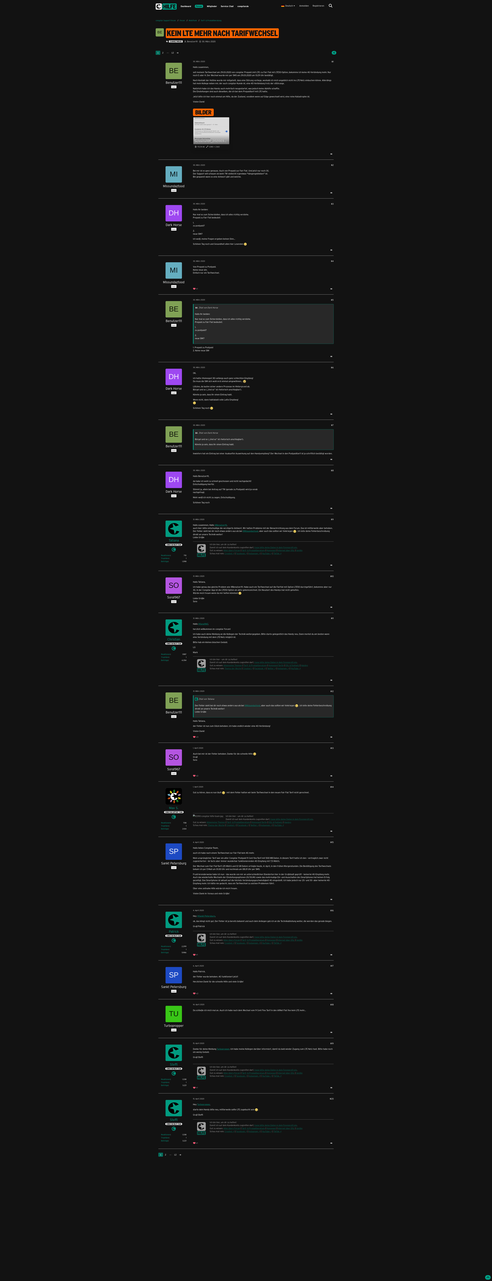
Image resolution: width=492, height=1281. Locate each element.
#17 (332, 965)
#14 (332, 787)
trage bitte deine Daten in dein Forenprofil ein (275, 547)
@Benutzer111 (221, 525)
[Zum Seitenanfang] (488, 1277)
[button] (288, 6)
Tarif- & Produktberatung (253, 550)
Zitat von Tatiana (206, 699)
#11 (332, 618)
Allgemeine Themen (232, 665)
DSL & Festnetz (292, 665)
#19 (332, 1043)
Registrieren (318, 5)
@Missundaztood (250, 531)
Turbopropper (223, 1049)
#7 (332, 425)
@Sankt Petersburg (206, 916)
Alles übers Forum (231, 550)
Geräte (299, 550)
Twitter (270, 668)
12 (172, 52)
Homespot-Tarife (276, 665)
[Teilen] (334, 53)
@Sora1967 (203, 624)
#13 (332, 748)
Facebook (240, 553)
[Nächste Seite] (177, 53)
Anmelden (304, 5)
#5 (332, 300)
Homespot (271, 550)
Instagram (253, 553)
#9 (332, 519)
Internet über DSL (286, 550)
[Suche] (330, 6)
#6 (332, 367)
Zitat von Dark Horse (208, 307)
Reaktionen (165, 555)
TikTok (276, 553)
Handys (304, 665)
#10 (332, 576)
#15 (332, 842)
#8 (332, 470)
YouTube (266, 553)
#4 (332, 261)
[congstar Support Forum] (166, 6)
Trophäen (165, 558)
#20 (332, 1098)
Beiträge (164, 561)
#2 (332, 165)
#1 (333, 61)
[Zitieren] (331, 154)
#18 (332, 1004)
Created (228, 553)
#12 (332, 691)
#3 (332, 203)
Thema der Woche (233, 668)
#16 (332, 910)
